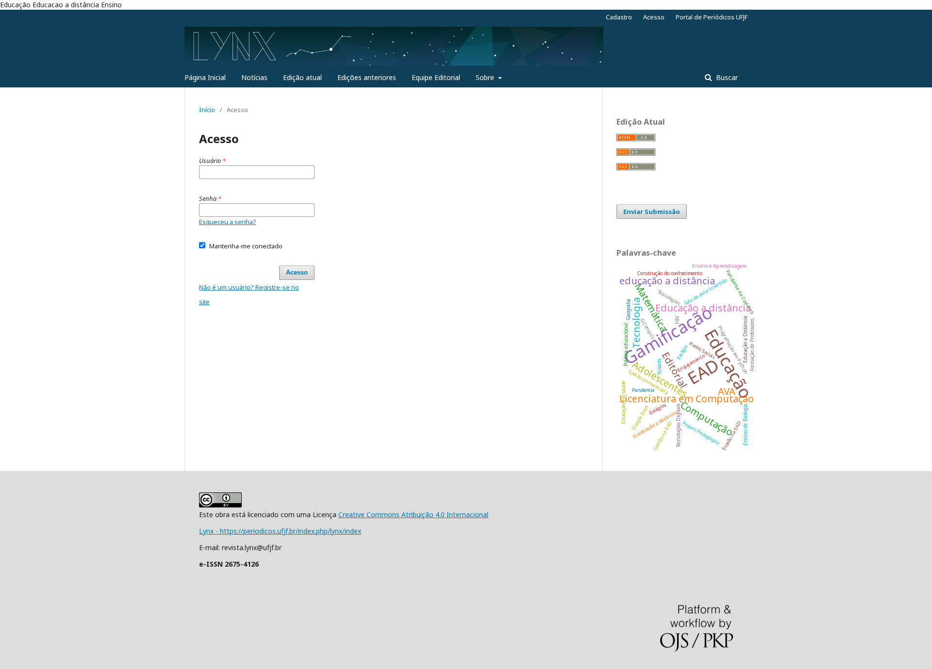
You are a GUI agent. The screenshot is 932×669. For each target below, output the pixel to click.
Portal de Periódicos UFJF (712, 17)
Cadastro (619, 17)
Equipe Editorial (436, 77)
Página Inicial (205, 77)
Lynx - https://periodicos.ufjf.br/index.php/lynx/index (280, 531)
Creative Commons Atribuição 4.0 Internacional (413, 514)
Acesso (654, 17)
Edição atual (302, 77)
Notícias (254, 77)
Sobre (486, 77)
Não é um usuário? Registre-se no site (249, 294)
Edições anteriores (366, 77)
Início (207, 109)
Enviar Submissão (651, 211)
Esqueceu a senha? (227, 221)
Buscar (726, 77)
